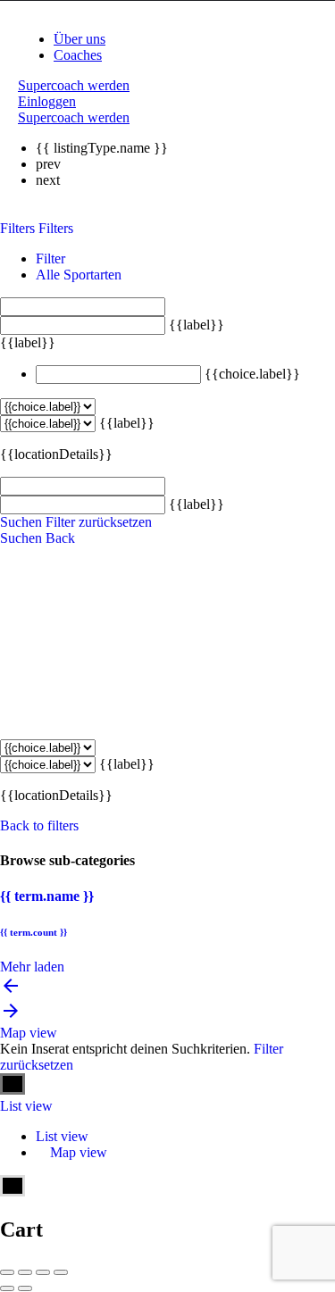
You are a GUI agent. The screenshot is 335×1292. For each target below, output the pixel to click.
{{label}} (196, 324)
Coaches (78, 55)
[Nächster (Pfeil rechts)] (25, 1288)
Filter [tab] (50, 258)
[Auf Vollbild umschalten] (43, 1272)
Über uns (79, 38)
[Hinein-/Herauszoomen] (61, 1272)
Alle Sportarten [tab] (78, 274)
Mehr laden (32, 966)
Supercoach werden (74, 85)
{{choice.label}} (252, 373)
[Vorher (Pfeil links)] (7, 1288)
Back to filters (39, 825)
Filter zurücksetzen (99, 521)
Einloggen (47, 101)
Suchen (21, 521)
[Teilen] (25, 1272)
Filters (19, 228)
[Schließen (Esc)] (7, 1272)
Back (60, 538)
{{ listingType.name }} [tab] (102, 147)
